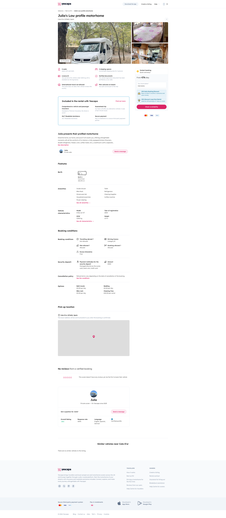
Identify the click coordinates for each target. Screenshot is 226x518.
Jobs (88, 514)
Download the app (130, 4)
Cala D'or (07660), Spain (66, 19)
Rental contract (154, 476)
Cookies (106, 514)
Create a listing (146, 4)
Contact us (81, 514)
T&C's (93, 514)
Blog (74, 514)
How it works (131, 472)
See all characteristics (85, 221)
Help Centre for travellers (135, 489)
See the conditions (83, 278)
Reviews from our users (134, 485)
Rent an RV (130, 476)
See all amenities (83, 203)
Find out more (121, 101)
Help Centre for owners (157, 486)
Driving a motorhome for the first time (135, 480)
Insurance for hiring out (157, 479)
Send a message (120, 151)
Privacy (99, 514)
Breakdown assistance (156, 483)
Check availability (151, 107)
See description (63, 145)
